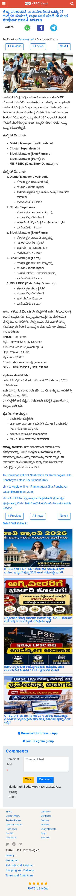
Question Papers (14, 825)
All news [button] (38, 47)
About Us (45, 838)
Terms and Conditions (19, 876)
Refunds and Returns (19, 866)
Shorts (9, 812)
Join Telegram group (39, 742)
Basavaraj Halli (26, 39)
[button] (14, 46)
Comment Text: (13, 762)
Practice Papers (13, 820)
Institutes (45, 825)
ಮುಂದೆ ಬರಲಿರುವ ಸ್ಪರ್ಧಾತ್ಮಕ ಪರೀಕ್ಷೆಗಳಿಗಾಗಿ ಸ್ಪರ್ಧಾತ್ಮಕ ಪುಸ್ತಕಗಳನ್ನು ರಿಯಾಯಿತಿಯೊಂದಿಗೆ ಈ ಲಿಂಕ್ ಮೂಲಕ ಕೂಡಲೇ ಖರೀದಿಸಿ (37, 504)
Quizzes (45, 820)
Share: (9, 27)
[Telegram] (20, 844)
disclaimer (11, 861)
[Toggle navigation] (4, 4)
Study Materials (48, 829)
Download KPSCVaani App (39, 734)
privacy (9, 856)
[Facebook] (14, 844)
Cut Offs (9, 833)
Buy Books (46, 816)
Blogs (43, 833)
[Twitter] (7, 844)
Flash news (11, 829)
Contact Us (11, 838)
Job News (46, 812)
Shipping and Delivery (19, 871)
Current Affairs (13, 816)
